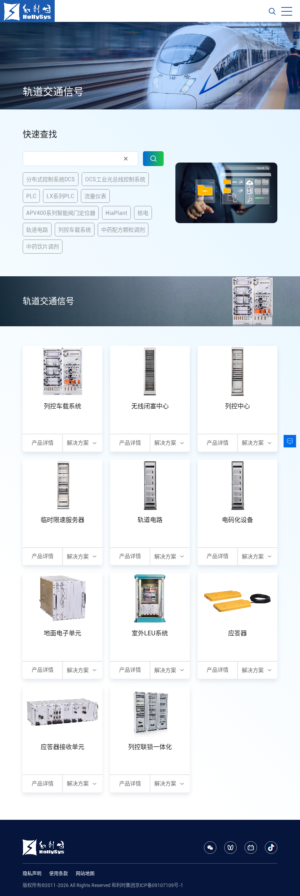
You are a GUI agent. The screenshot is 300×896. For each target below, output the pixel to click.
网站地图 (85, 873)
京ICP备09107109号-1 (159, 885)
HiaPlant (116, 213)
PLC (31, 196)
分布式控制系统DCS (50, 179)
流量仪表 (95, 196)
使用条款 (58, 873)
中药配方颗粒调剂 (123, 230)
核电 (143, 213)
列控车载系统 (74, 230)
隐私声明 (32, 873)
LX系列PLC (60, 196)
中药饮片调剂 (42, 246)
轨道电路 (37, 230)
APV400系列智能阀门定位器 (60, 213)
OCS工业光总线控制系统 (115, 179)
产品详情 (43, 443)
